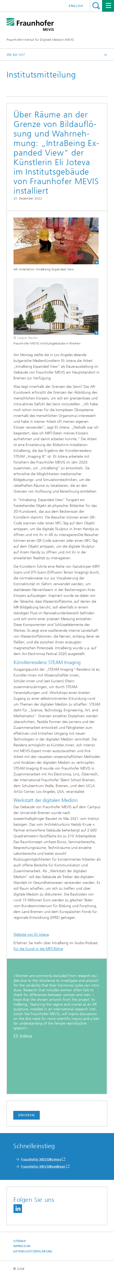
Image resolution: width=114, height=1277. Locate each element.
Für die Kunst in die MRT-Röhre (38, 949)
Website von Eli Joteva (31, 934)
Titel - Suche (96, 5)
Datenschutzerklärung (32, 1251)
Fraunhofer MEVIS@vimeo (41, 1159)
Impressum (21, 1246)
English (76, 6)
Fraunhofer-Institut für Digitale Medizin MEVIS (40, 40)
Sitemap (19, 1241)
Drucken (26, 1115)
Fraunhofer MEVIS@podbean (43, 1166)
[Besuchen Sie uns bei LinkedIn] (18, 1208)
